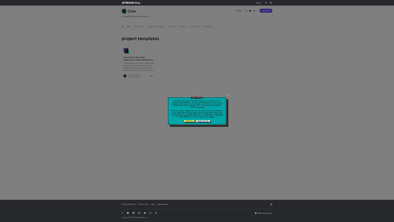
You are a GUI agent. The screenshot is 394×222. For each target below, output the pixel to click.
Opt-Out (211, 117)
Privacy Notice (192, 114)
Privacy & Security (128, 204)
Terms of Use (208, 114)
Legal (153, 204)
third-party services (182, 115)
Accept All (189, 121)
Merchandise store (264, 214)
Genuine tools (162, 204)
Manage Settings (203, 121)
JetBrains (139, 217)
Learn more (201, 107)
